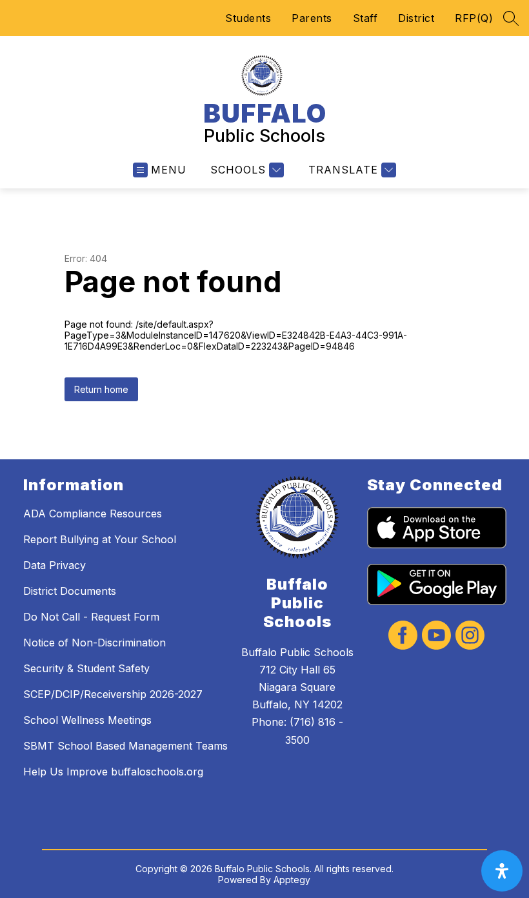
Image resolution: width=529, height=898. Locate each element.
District (416, 18)
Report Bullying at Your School (99, 539)
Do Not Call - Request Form (91, 616)
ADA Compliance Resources (92, 513)
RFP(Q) (474, 18)
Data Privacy (54, 565)
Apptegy (292, 879)
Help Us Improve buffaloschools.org (113, 771)
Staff (365, 18)
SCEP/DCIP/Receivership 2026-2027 (113, 694)
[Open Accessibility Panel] (502, 871)
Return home (101, 389)
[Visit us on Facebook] (402, 636)
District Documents (69, 590)
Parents (312, 18)
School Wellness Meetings (87, 719)
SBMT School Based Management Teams (125, 745)
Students (248, 18)
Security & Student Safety (86, 668)
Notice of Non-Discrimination (94, 642)
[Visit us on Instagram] (469, 636)
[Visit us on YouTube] (436, 636)
